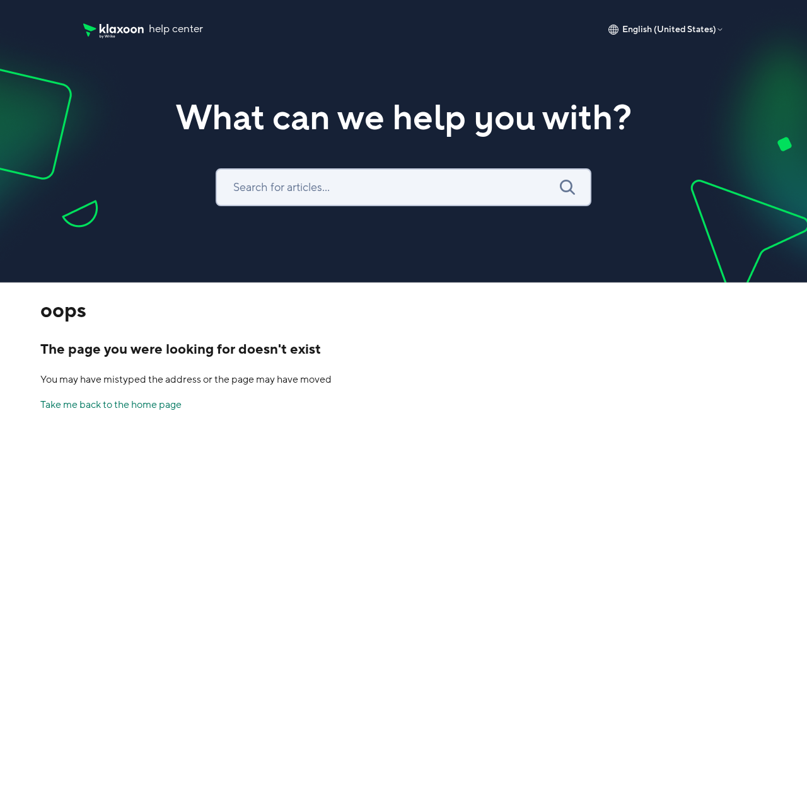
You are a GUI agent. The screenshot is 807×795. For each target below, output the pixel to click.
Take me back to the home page (111, 405)
